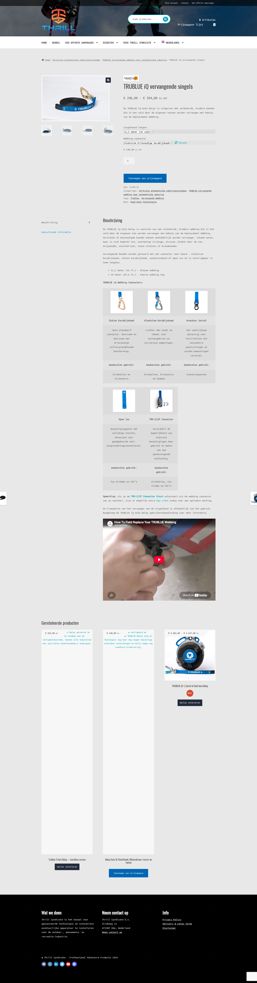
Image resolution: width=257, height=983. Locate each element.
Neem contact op (112, 932)
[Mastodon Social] (74, 964)
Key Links (162, 500)
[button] (108, 80)
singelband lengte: (135, 127)
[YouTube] (68, 964)
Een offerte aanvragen (203, 3)
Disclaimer (169, 928)
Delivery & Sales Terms (177, 923)
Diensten (108, 42)
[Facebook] (43, 964)
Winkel (56, 42)
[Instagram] (50, 964)
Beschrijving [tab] (49, 222)
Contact (185, 3)
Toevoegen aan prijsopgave (145, 178)
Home (44, 42)
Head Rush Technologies (144, 202)
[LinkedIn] (56, 964)
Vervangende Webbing (152, 198)
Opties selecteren (67, 866)
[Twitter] (62, 964)
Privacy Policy (172, 919)
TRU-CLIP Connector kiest (147, 496)
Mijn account (171, 3)
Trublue (135, 198)
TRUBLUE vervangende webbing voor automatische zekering (134, 60)
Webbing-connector (134, 138)
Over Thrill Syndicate (137, 42)
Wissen (183, 142)
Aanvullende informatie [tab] (56, 232)
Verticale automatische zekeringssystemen (76, 60)
